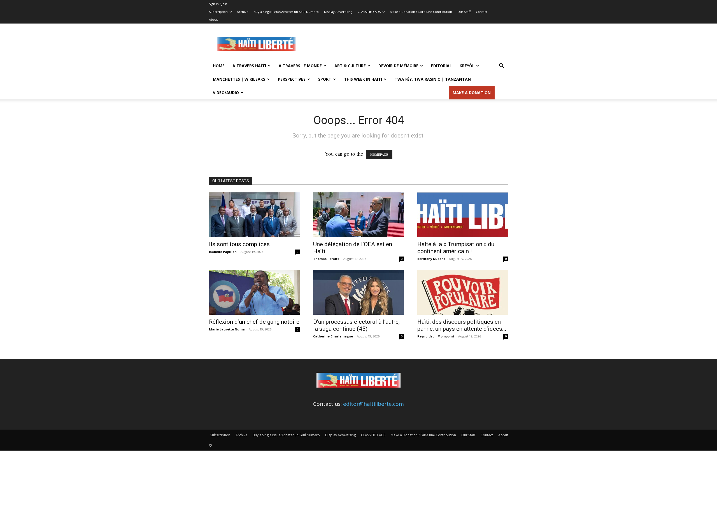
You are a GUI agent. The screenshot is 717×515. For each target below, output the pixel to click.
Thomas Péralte (326, 259)
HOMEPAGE (379, 154)
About (213, 19)
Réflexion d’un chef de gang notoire (254, 321)
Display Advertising (338, 12)
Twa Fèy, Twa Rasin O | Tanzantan (433, 79)
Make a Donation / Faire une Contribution (421, 12)
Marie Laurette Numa (227, 329)
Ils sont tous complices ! (241, 244)
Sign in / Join (218, 4)
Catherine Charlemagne (333, 336)
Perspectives (292, 79)
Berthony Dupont (431, 259)
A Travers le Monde (300, 65)
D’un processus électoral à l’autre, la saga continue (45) (356, 325)
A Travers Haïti (249, 65)
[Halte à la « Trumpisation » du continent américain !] (462, 214)
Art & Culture (350, 65)
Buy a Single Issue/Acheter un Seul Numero (286, 12)
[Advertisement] (406, 44)
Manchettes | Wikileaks (239, 79)
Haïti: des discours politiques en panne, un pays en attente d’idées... (461, 325)
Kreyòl (467, 65)
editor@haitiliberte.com (373, 403)
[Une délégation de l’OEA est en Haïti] (358, 214)
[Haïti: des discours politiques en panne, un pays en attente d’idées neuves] (462, 292)
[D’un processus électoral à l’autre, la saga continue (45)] (358, 292)
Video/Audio (226, 92)
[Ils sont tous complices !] (254, 214)
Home (219, 65)
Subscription (218, 12)
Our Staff (464, 12)
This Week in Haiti (363, 79)
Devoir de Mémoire (398, 65)
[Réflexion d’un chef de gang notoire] (254, 292)
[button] (501, 65)
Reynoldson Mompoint (435, 336)
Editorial (441, 65)
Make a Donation (472, 92)
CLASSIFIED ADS (369, 12)
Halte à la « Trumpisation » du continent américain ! (455, 248)
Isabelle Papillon (223, 252)
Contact (481, 12)
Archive (242, 12)
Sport (324, 79)
